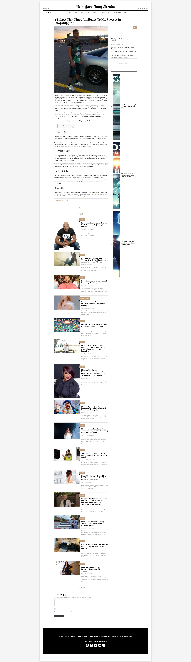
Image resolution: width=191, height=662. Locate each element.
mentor (96, 192)
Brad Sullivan (91, 229)
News (76, 12)
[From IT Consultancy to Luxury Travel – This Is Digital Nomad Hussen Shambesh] (67, 522)
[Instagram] (87, 645)
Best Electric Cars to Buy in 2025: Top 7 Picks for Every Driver (123, 48)
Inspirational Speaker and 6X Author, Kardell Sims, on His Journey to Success (94, 225)
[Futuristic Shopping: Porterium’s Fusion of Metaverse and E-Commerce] (67, 567)
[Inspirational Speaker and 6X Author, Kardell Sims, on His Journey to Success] (67, 233)
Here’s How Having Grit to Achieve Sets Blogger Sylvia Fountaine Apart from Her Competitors (94, 478)
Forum (125, 12)
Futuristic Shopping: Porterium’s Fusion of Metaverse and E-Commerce (93, 569)
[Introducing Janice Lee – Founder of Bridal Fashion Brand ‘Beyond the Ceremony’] (67, 302)
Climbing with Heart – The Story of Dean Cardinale (121, 39)
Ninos (81, 163)
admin (89, 329)
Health (81, 12)
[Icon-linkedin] (99, 645)
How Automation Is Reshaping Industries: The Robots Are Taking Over (122, 43)
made (97, 108)
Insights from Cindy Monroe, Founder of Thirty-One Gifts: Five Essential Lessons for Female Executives (93, 348)
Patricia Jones (58, 200)
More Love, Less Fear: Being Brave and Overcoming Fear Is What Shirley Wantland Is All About (94, 431)
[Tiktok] (103, 645)
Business (88, 12)
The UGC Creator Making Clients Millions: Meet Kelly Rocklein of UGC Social (94, 455)
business (57, 201)
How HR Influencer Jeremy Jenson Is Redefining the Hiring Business (94, 282)
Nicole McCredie (90, 308)
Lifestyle (103, 12)
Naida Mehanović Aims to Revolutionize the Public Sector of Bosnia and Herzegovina (93, 408)
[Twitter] (95, 645)
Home (70, 12)
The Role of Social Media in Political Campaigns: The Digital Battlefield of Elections (123, 56)
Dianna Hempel (90, 264)
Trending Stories (117, 12)
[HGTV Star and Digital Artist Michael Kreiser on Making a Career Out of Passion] (67, 545)
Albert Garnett (90, 285)
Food (109, 12)
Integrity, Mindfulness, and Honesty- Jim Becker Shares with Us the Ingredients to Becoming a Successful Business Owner (94, 501)
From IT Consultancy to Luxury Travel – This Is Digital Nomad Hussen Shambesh (92, 523)
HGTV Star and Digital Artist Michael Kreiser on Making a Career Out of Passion (94, 546)
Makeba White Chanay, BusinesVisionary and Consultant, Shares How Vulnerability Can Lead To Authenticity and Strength (93, 373)
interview (97, 114)
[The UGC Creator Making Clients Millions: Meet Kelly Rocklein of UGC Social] (67, 454)
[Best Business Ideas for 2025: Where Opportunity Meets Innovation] (67, 325)
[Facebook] (91, 645)
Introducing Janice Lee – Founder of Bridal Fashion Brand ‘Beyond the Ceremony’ (94, 303)
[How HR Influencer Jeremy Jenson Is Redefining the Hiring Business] (67, 281)
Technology (95, 12)
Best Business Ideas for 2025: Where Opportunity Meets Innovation (94, 325)
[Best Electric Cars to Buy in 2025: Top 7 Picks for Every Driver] (116, 107)
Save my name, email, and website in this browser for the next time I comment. (77, 612)
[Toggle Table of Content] (72, 126)
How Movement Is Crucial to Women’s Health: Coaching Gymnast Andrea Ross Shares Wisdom (94, 260)
